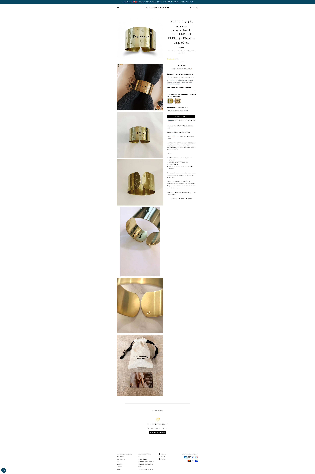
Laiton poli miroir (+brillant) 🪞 (181, 68)
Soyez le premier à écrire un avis (157, 432)
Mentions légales (142, 459)
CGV (139, 456)
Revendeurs (120, 456)
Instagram (163, 456)
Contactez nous (121, 459)
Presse (140, 466)
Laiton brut (181, 65)
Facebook (163, 454)
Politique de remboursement (146, 461)
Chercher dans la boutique (124, 454)
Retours (119, 469)
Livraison (119, 466)
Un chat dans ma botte (157, 7)
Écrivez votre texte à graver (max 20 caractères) (180, 74)
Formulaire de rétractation (145, 469)
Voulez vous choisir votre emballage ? (177, 107)
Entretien (119, 464)
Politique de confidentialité (145, 464)
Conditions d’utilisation (144, 454)
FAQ (118, 461)
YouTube (163, 459)
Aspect (181, 62)
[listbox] (181, 90)
